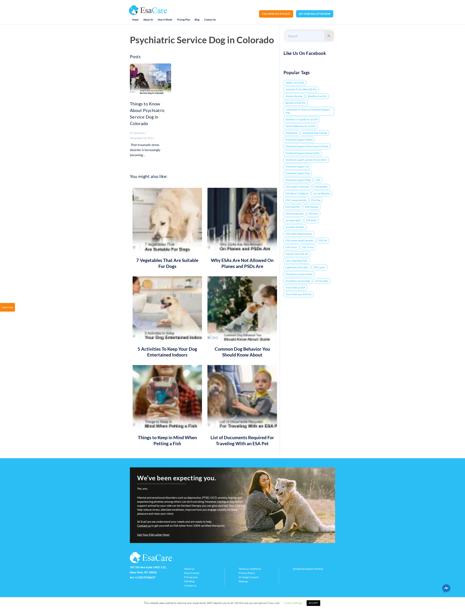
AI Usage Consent (248, 577)
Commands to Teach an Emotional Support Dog (308, 111)
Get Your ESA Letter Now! (153, 534)
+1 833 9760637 (145, 577)
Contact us (144, 525)
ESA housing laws (295, 213)
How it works (191, 572)
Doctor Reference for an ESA (300, 126)
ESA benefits (321, 186)
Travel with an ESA (295, 287)
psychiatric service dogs (298, 280)
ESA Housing (311, 206)
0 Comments (137, 133)
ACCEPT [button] (313, 603)
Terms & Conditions (250, 568)
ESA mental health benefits (300, 240)
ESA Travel (308, 247)
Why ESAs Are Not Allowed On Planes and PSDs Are (242, 263)
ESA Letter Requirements (299, 233)
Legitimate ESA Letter (297, 267)
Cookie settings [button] (293, 603)
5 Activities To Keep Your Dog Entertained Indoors (167, 352)
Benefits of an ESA (317, 96)
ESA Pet (323, 240)
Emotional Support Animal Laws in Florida (307, 146)
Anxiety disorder (294, 96)
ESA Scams (291, 247)
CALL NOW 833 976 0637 (276, 13)
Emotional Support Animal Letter (303, 153)
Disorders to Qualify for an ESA (302, 119)
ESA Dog (316, 200)
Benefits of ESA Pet (296, 102)
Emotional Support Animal (299, 139)
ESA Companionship (296, 200)
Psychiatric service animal (299, 274)
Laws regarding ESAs (297, 260)
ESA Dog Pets (293, 206)
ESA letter (311, 220)
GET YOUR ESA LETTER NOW (315, 13)
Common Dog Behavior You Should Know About (242, 352)
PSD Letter (319, 267)
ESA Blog (189, 581)
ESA (318, 180)
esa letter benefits (295, 227)
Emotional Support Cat (297, 166)
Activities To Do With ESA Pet (301, 89)
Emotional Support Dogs (298, 180)
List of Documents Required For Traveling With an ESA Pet (242, 440)
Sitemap (243, 581)
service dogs (321, 280)
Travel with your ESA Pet (299, 294)
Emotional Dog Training (315, 132)
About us (189, 568)
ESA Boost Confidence (297, 193)
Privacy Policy (247, 572)
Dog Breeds (292, 132)
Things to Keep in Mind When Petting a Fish (167, 440)
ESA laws (313, 213)
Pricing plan (191, 577)
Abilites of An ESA (295, 82)
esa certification (322, 193)
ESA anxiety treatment (298, 186)
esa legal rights (293, 220)
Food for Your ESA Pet (297, 254)
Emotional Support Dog (298, 173)
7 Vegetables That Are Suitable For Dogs (167, 263)
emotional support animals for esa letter (306, 159)
